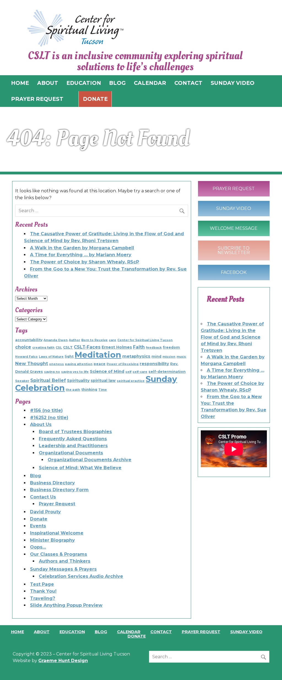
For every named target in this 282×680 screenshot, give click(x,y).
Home (17, 632)
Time (102, 390)
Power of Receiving (123, 364)
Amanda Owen (56, 340)
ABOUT (47, 83)
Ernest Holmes (117, 347)
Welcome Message (233, 228)
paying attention (79, 364)
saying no (52, 372)
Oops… (38, 547)
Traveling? (42, 598)
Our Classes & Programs (58, 554)
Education (72, 632)
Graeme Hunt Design (63, 660)
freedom (171, 347)
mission (168, 356)
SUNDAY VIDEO (232, 83)
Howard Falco (26, 356)
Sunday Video (233, 208)
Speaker (22, 381)
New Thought (31, 363)
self (128, 372)
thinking (89, 389)
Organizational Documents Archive (89, 459)
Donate (95, 99)
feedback (154, 347)
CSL (59, 347)
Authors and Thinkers (64, 561)
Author (74, 340)
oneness (56, 364)
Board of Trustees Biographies (75, 431)
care (112, 340)
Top (269, 667)
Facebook (233, 272)
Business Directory (52, 482)
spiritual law (103, 380)
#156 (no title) (46, 410)
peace (99, 364)
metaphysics (136, 356)
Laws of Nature (51, 356)
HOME (20, 83)
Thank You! (43, 591)
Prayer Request (57, 503)
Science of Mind (107, 371)
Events (38, 525)
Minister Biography (52, 540)
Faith (139, 347)
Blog (35, 475)
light (69, 356)
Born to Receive (94, 340)
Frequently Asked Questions (73, 438)
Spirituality (78, 380)
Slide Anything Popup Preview (66, 605)
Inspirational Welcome (56, 533)
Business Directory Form (59, 489)
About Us (40, 424)
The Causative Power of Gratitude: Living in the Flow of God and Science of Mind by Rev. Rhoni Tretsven (232, 337)
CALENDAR (150, 83)
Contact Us (43, 497)
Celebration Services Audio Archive (81, 576)
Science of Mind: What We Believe (80, 467)
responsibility (154, 363)
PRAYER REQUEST (37, 99)
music (181, 356)
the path (73, 390)
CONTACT (188, 83)
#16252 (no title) (49, 417)
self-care (139, 372)
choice (23, 347)
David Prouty (45, 511)
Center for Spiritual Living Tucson (145, 340)
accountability (28, 340)
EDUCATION (83, 83)
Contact (161, 632)
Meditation (98, 355)
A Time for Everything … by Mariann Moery (80, 254)
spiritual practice (131, 381)
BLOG (117, 83)
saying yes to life (75, 372)
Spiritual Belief (48, 380)
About (42, 632)
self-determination (167, 371)
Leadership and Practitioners (73, 445)
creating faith (43, 347)
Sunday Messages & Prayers (63, 569)
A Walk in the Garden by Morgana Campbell (82, 247)
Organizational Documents (71, 452)
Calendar (128, 632)
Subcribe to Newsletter (234, 250)
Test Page (42, 584)
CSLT (68, 347)
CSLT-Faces (87, 347)
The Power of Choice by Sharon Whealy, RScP (84, 262)
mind (156, 356)
